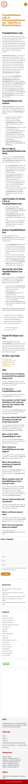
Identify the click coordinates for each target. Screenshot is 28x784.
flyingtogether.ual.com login (9, 361)
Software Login (6, 647)
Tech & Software (6, 651)
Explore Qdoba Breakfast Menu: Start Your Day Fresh (13, 603)
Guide (3, 631)
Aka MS (4, 616)
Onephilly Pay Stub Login (8, 364)
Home (4, 736)
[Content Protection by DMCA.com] (5, 665)
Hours (3, 636)
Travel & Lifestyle (6, 653)
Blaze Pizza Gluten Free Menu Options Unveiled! (11, 589)
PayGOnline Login (6, 366)
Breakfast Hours (6, 618)
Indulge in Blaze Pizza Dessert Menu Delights (13, 596)
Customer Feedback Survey (9, 625)
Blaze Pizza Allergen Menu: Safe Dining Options (12, 599)
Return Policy (5, 644)
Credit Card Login (6, 622)
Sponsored (5, 649)
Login (3, 638)
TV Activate (5, 655)
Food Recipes (5, 627)
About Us (5, 738)
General (4, 629)
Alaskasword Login (7, 359)
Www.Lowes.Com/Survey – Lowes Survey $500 (15, 745)
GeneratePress (18, 782)
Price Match (5, 642)
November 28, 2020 (10, 330)
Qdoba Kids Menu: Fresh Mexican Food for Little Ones (12, 593)
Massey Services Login (8, 363)
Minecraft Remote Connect (9, 640)
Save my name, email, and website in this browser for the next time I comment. (14, 569)
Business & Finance (7, 620)
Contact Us (5, 740)
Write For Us (6, 747)
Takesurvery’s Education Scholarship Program (14, 743)
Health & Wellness (6, 633)
